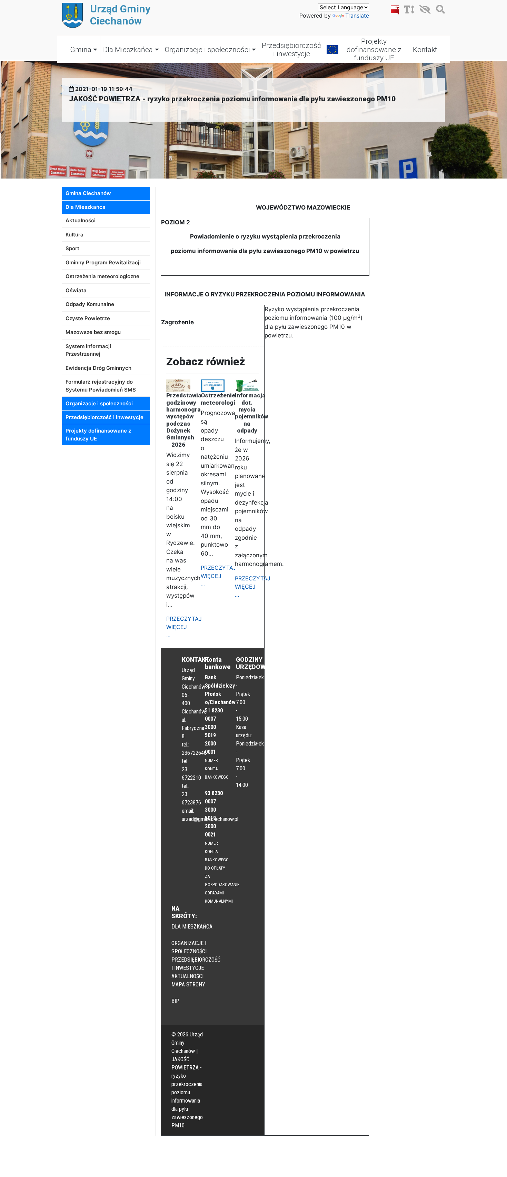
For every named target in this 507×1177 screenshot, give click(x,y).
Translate (357, 15)
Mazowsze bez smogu (93, 332)
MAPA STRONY (188, 984)
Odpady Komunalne (90, 304)
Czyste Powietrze (88, 318)
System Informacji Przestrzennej (88, 350)
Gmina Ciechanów (88, 193)
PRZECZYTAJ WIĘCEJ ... (184, 627)
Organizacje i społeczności (207, 49)
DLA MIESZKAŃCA (191, 926)
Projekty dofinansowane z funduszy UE (374, 49)
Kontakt (425, 49)
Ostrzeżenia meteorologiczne (102, 276)
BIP (175, 1001)
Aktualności (81, 220)
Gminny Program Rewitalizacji (103, 262)
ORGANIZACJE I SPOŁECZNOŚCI (189, 947)
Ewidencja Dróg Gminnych (98, 368)
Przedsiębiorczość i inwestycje (291, 49)
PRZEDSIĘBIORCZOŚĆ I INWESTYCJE (195, 963)
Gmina (80, 49)
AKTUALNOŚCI (187, 976)
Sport (72, 248)
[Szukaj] (439, 10)
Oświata (76, 290)
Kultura (74, 234)
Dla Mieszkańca (128, 49)
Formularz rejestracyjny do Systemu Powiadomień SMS (101, 385)
